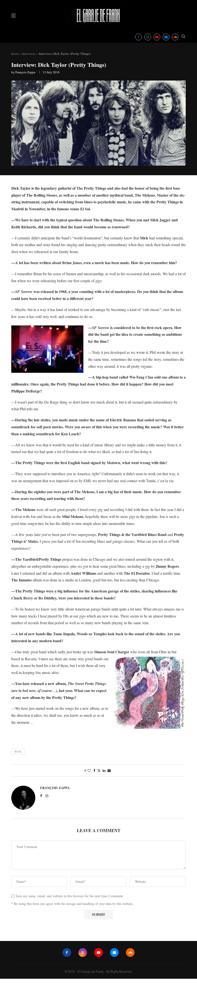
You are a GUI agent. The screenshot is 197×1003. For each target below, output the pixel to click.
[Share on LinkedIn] (104, 770)
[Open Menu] (13, 15)
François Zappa (25, 72)
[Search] (183, 37)
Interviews (29, 53)
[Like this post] (89, 770)
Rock (18, 751)
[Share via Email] (109, 770)
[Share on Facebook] (94, 770)
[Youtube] (157, 37)
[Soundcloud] (175, 37)
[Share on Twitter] (99, 770)
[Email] (166, 37)
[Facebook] (138, 37)
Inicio (15, 53)
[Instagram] (147, 37)
